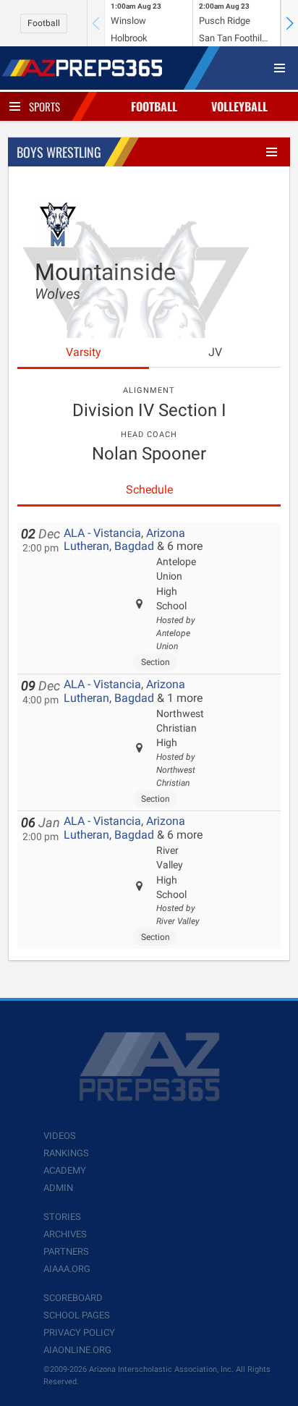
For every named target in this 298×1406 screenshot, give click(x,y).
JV (215, 352)
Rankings (66, 1153)
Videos (59, 1135)
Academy (64, 1170)
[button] (289, 23)
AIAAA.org (66, 1268)
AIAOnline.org (77, 1349)
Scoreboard (73, 1297)
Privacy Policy (79, 1332)
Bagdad (134, 546)
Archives (65, 1234)
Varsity (83, 352)
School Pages (76, 1315)
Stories (62, 1216)
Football (43, 23)
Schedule (149, 489)
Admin (58, 1187)
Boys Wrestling (59, 152)
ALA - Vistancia (102, 533)
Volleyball (239, 106)
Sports (44, 106)
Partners (66, 1251)
